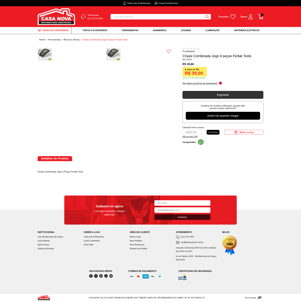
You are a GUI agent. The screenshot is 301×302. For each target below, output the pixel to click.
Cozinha (186, 30)
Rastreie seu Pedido (138, 249)
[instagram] (96, 276)
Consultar (213, 132)
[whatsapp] (106, 276)
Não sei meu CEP (190, 137)
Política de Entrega (46, 249)
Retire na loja (247, 132)
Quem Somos (43, 245)
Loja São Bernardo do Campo (50, 237)
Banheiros (159, 30)
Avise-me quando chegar (223, 115)
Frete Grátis (89, 245)
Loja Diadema (44, 241)
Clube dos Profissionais (94, 237)
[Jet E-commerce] (253, 298)
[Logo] (57, 16)
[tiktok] (101, 276)
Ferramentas (130, 30)
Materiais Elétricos (246, 30)
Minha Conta (135, 237)
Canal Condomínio (92, 241)
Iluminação (213, 30)
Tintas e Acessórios (94, 30)
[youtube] (111, 276)
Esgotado (223, 94)
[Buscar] (207, 17)
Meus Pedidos (136, 241)
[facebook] (91, 276)
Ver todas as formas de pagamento (199, 83)
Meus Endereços (137, 245)
